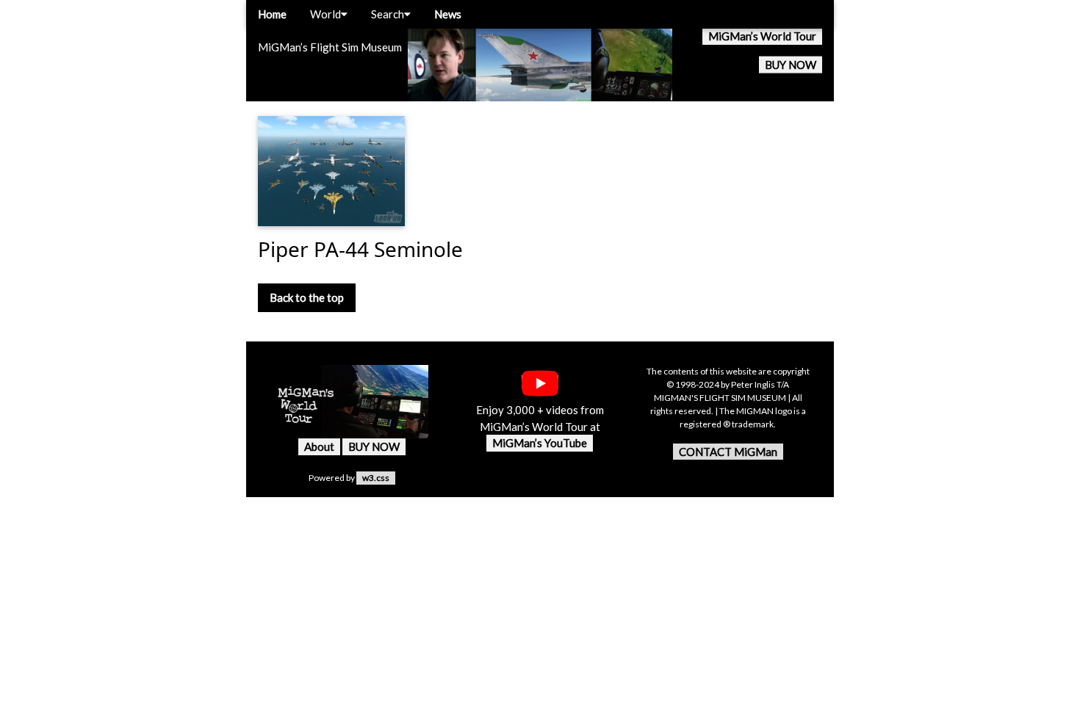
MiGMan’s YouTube (539, 442)
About (319, 446)
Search (387, 14)
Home (272, 14)
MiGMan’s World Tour (762, 36)
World (325, 14)
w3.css (375, 477)
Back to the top (307, 297)
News (447, 14)
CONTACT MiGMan (728, 451)
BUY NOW (790, 64)
